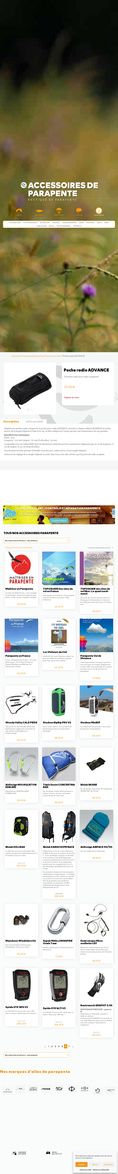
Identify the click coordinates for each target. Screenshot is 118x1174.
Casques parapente (69, 222)
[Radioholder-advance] (30, 414)
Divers (81, 222)
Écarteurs (90, 222)
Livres (106, 222)
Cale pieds (56, 222)
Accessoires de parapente (33, 356)
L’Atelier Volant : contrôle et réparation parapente (58, 508)
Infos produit (34, 421)
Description (11, 421)
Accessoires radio (30, 222)
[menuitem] (50, 4)
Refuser (95, 1164)
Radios (51, 226)
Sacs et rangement (64, 226)
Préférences (108, 1164)
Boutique (16, 356)
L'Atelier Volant (59, 520)
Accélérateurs (15, 222)
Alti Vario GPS (45, 222)
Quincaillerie (41, 226)
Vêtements (77, 226)
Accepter (81, 1164)
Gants (99, 222)
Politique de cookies (86, 1169)
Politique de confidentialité (101, 1169)
